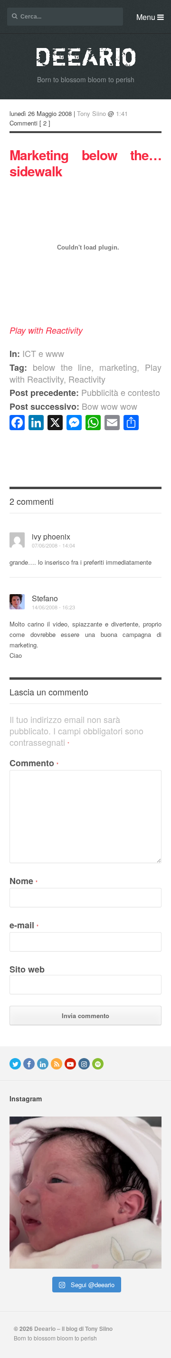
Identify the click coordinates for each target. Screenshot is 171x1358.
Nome (24, 881)
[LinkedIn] (42, 1063)
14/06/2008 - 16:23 (53, 607)
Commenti (24, 122)
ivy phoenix (51, 536)
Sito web (27, 969)
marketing (118, 367)
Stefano (45, 598)
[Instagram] (84, 1063)
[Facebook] (29, 1063)
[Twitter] (15, 1063)
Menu (146, 16)
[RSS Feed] (56, 1063)
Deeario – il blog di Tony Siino (73, 1328)
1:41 (122, 113)
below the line (62, 367)
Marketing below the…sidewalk (86, 163)
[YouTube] (70, 1063)
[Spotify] (98, 1063)
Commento (34, 763)
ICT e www (43, 353)
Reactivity (86, 379)
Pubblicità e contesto (85, 392)
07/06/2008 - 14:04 (53, 545)
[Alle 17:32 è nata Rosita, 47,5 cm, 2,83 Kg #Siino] (86, 1193)
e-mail (24, 925)
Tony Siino (91, 113)
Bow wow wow (73, 406)
